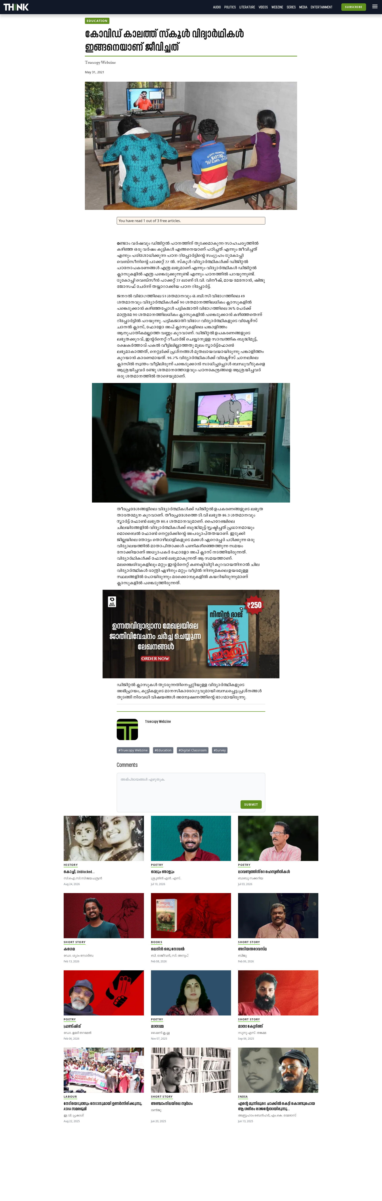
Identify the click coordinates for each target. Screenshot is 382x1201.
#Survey (220, 750)
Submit (251, 804)
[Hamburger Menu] (374, 6)
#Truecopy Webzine (133, 750)
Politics (230, 7)
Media (303, 7)
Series (291, 7)
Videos (263, 7)
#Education (163, 750)
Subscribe (353, 7)
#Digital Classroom (193, 750)
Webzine (277, 7)
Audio (217, 7)
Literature (247, 7)
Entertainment (321, 7)
